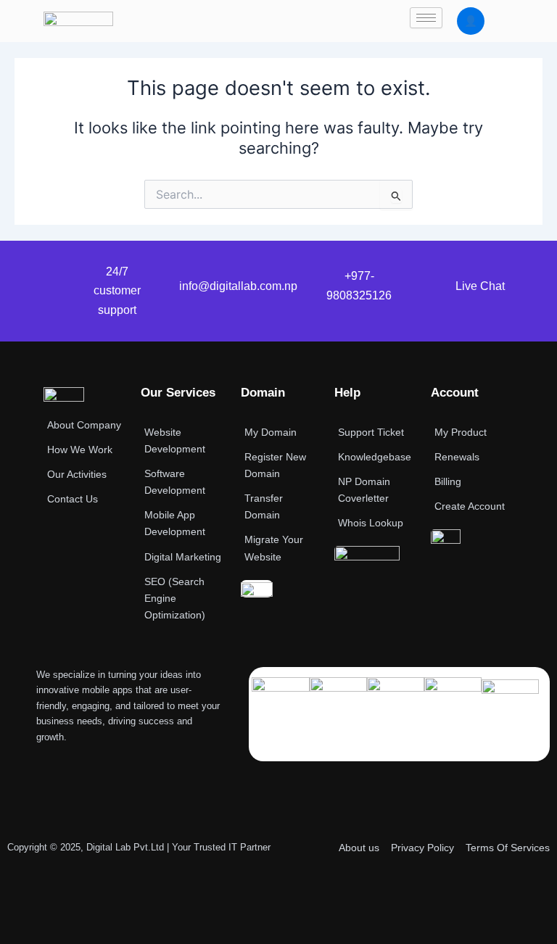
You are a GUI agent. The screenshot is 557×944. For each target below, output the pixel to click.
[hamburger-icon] (426, 17)
